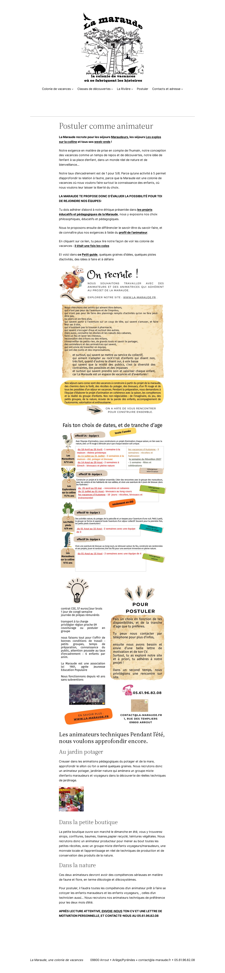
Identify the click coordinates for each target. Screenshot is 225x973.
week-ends (102, 141)
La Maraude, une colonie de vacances (56, 960)
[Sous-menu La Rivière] (132, 89)
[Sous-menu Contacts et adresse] (182, 89)
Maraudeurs (119, 137)
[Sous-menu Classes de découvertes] (112, 89)
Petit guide (90, 254)
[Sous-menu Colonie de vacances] (72, 89)
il (76, 246)
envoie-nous (112, 911)
